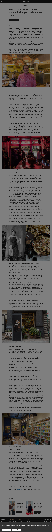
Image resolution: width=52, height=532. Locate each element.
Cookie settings (16, 529)
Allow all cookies (6, 529)
